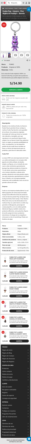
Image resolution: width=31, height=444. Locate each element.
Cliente (4, 383)
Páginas (4, 347)
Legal (4, 420)
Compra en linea (7, 365)
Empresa (5, 402)
